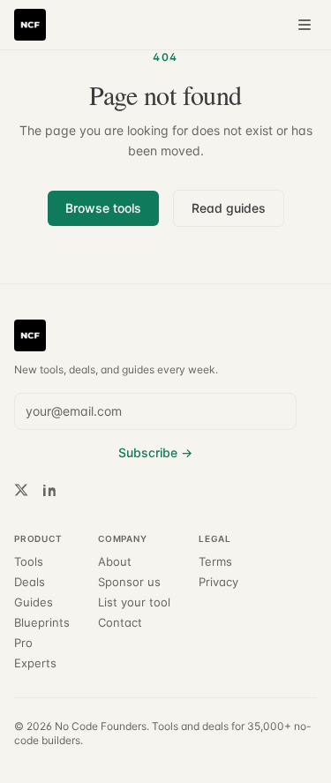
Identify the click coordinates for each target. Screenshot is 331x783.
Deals (29, 582)
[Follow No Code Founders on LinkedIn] (49, 490)
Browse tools (103, 207)
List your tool (134, 602)
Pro (23, 643)
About (115, 562)
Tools (28, 562)
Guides (33, 602)
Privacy (218, 582)
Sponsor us (129, 582)
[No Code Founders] (30, 25)
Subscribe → (155, 452)
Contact (120, 623)
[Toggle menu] (304, 24)
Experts (35, 663)
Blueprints (42, 623)
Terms (215, 562)
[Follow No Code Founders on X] (21, 490)
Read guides (229, 207)
